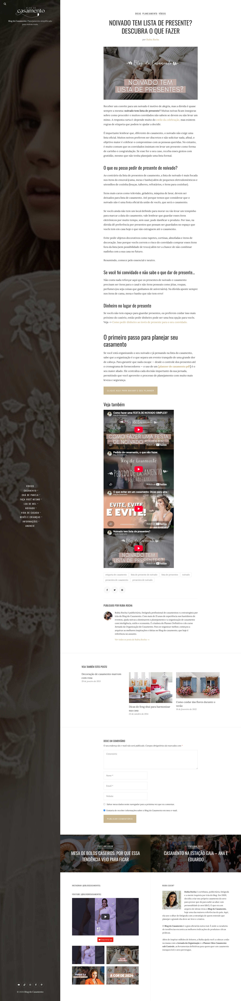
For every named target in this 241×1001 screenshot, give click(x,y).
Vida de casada (30, 512)
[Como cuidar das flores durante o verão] (198, 685)
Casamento (30, 490)
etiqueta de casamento (116, 574)
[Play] (105, 917)
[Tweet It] (114, 589)
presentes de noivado (142, 580)
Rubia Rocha (152, 39)
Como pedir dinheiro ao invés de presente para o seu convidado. (150, 322)
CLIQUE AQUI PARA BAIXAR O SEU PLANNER (130, 390)
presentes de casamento (116, 580)
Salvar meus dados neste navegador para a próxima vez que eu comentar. (140, 804)
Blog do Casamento (33, 991)
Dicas (138, 13)
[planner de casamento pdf (174, 366)
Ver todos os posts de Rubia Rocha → (132, 639)
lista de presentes (170, 574)
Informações (30, 521)
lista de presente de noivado (144, 574)
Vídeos (30, 486)
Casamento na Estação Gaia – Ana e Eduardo (196, 856)
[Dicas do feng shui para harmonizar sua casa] (150, 687)
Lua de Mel (30, 503)
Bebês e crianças (30, 517)
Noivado (30, 508)
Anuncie (30, 525)
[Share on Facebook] (107, 589)
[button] (88, 956)
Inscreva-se (106, 939)
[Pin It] (122, 589)
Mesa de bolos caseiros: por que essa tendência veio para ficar (105, 856)
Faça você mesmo (30, 499)
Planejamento (149, 13)
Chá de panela (30, 495)
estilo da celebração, (168, 119)
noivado (186, 574)
